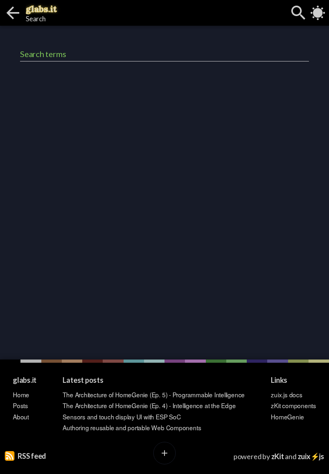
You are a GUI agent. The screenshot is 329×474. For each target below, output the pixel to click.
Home (21, 394)
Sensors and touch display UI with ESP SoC (122, 417)
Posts (20, 405)
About (21, 417)
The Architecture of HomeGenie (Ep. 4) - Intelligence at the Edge (149, 405)
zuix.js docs (286, 394)
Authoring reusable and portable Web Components (132, 427)
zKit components (293, 405)
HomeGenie (287, 417)
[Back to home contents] (12, 12)
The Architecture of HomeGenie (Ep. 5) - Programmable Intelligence (154, 394)
